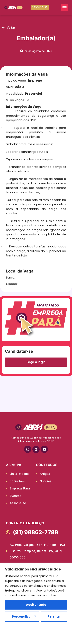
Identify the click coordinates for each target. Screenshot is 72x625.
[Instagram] (27, 449)
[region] (36, 594)
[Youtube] (44, 449)
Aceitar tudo (36, 605)
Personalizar (22, 616)
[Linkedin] (36, 449)
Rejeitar (54, 616)
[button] (64, 7)
